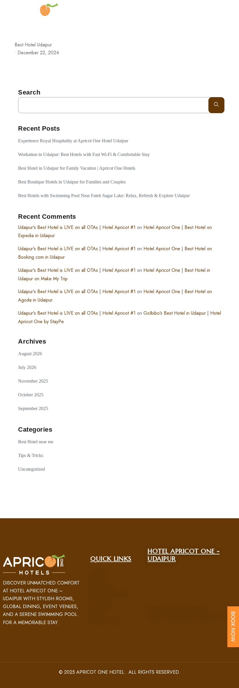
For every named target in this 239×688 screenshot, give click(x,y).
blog (96, 614)
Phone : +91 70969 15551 (175, 610)
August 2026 (30, 353)
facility (99, 601)
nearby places (108, 594)
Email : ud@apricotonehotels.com (190, 616)
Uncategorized (31, 469)
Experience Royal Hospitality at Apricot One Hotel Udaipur (73, 140)
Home (97, 573)
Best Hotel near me (35, 441)
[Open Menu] (233, 13)
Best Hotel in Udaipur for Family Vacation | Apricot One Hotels (76, 168)
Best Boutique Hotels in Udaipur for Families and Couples (72, 181)
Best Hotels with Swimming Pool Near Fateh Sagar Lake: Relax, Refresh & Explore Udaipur (104, 195)
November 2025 (33, 381)
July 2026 (27, 367)
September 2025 (33, 408)
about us (101, 587)
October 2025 (30, 394)
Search (29, 92)
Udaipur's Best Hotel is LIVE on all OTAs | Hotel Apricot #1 (77, 227)
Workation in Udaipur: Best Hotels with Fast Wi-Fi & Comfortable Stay (84, 154)
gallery (100, 608)
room (97, 580)
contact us (104, 621)
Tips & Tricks (30, 455)
